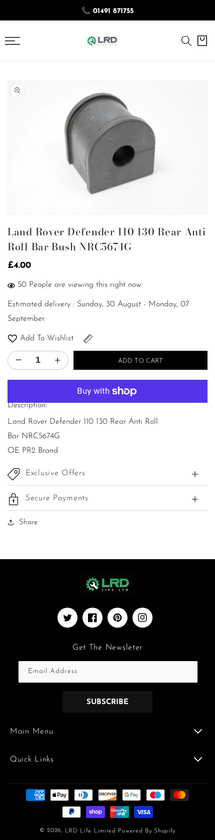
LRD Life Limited (90, 831)
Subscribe (107, 702)
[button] (186, 40)
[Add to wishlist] (13, 338)
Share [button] (28, 522)
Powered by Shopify (147, 831)
